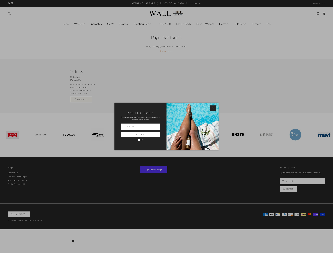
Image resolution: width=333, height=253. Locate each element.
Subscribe (140, 134)
